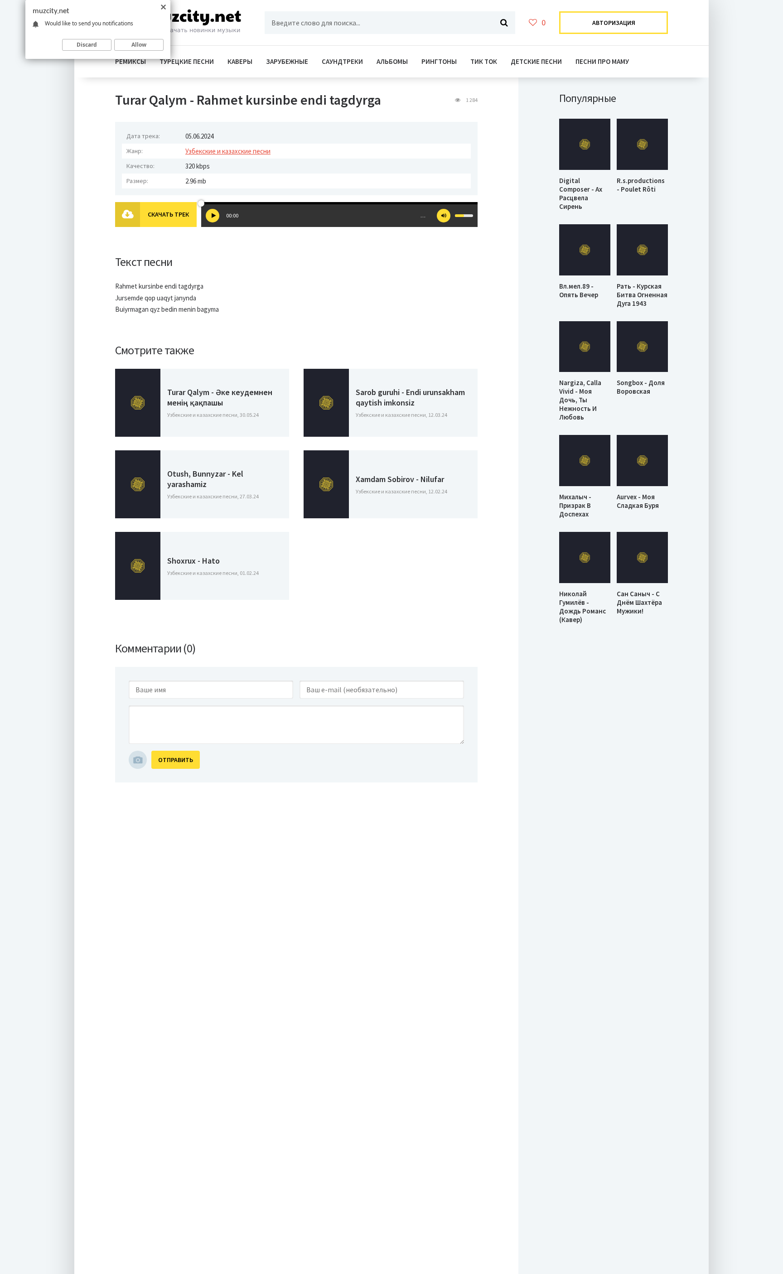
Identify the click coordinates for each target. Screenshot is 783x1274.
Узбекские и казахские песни (228, 151)
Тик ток (483, 61)
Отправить (175, 760)
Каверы (239, 61)
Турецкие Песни (187, 61)
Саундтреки (342, 61)
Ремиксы (130, 61)
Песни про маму (602, 61)
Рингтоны (439, 61)
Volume (443, 215)
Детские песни (536, 61)
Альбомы (392, 61)
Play (212, 215)
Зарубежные (287, 61)
